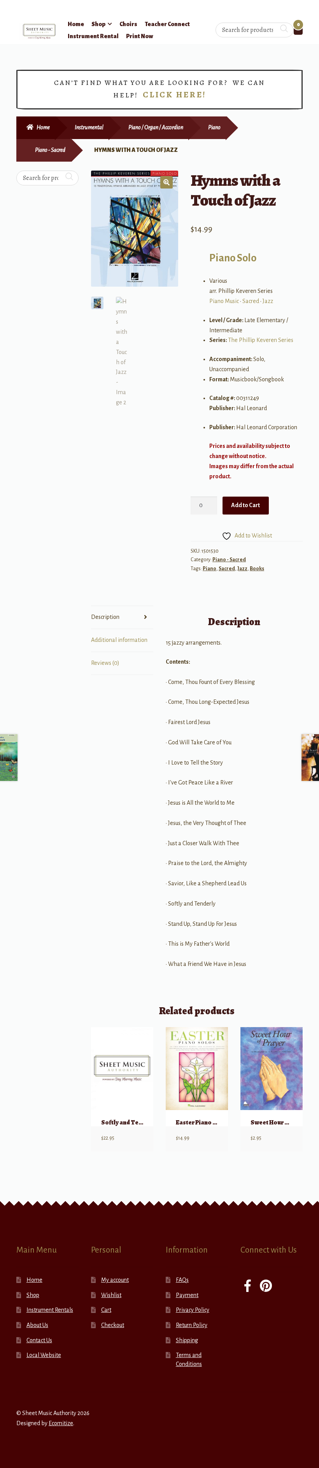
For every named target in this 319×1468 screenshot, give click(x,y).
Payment (187, 1295)
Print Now (139, 36)
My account (115, 1280)
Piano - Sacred (50, 150)
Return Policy (191, 1325)
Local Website (43, 1355)
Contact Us (39, 1340)
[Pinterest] (266, 1287)
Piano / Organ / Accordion (155, 127)
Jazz (268, 301)
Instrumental (89, 127)
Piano (214, 127)
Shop (98, 24)
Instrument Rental (93, 36)
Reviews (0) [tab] (105, 663)
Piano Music (224, 301)
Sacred (250, 301)
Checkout (112, 1325)
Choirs (128, 24)
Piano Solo (232, 258)
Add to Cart (245, 505)
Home (76, 24)
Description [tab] (105, 617)
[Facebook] (247, 1287)
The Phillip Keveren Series (260, 340)
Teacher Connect (167, 24)
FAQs (182, 1280)
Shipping (187, 1340)
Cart (106, 1310)
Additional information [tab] (119, 640)
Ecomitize (61, 1423)
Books (257, 568)
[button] (166, 182)
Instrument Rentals (49, 1310)
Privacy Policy (192, 1310)
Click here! (174, 94)
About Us (37, 1325)
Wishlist (111, 1295)
